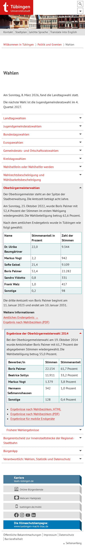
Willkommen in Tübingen (19, 44)
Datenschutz (66, 535)
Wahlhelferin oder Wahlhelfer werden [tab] (28, 167)
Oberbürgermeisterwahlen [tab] (21, 188)
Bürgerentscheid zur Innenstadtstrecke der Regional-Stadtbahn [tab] (38, 440)
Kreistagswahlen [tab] (14, 159)
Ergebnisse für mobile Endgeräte (32, 419)
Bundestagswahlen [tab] (16, 134)
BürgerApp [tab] (10, 451)
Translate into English (63, 32)
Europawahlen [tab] (13, 142)
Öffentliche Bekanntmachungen (22, 535)
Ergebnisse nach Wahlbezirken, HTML (35, 409)
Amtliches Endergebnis (18, 317)
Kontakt (8, 32)
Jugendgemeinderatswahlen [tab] (22, 126)
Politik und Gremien (50, 44)
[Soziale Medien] (41, 515)
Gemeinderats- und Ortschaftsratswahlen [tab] (31, 151)
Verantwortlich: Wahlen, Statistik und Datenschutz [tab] (36, 459)
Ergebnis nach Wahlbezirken (22, 322)
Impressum (50, 535)
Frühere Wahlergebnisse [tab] (23, 430)
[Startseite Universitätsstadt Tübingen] (16, 7)
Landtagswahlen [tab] (14, 118)
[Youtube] (28, 516)
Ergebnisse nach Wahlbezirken (31, 414)
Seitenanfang (74, 543)
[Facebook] (16, 516)
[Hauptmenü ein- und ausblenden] (80, 11)
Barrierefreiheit (14, 539)
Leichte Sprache (38, 32)
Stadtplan (21, 32)
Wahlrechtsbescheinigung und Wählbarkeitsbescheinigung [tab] (23, 177)
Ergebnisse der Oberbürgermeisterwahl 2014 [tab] (37, 333)
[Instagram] (22, 516)
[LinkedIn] (33, 516)
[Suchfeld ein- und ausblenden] (80, 4)
